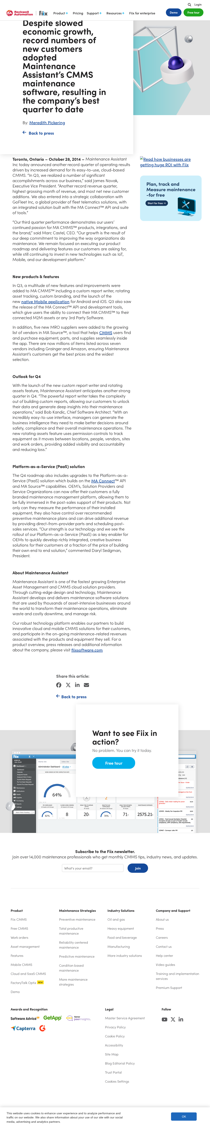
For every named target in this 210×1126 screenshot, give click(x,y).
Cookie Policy (115, 1036)
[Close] (203, 1116)
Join (138, 868)
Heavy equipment (120, 928)
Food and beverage (122, 937)
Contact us (164, 946)
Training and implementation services (177, 976)
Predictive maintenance (77, 956)
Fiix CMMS (19, 919)
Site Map (112, 1054)
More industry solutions (124, 955)
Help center (175, 955)
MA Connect (103, 480)
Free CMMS (19, 928)
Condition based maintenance (71, 967)
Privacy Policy (115, 1027)
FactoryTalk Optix (27, 982)
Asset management (25, 946)
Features (17, 955)
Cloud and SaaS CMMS (28, 973)
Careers (162, 937)
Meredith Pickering (47, 122)
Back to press (41, 133)
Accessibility (114, 1045)
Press (160, 928)
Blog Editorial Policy (120, 1063)
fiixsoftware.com (87, 650)
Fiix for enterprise (142, 13)
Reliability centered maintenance (73, 944)
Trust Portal (123, 1072)
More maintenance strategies (73, 981)
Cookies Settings (117, 1081)
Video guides (165, 964)
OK (184, 1116)
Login (198, 4)
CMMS (105, 332)
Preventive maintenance (77, 919)
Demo (15, 992)
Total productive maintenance (71, 930)
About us (162, 919)
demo (174, 12)
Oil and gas (116, 919)
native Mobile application (45, 301)
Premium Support (169, 987)
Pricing (78, 13)
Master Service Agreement (125, 1018)
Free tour (193, 12)
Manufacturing (118, 946)
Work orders (19, 937)
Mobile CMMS (21, 964)
